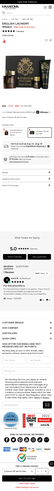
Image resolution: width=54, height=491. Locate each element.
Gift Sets (14, 19)
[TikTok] (39, 439)
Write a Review (8, 35)
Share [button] (51, 40)
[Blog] (46, 439)
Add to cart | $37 (27, 478)
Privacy (45, 397)
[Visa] (15, 449)
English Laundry (15, 23)
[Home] (10, 7)
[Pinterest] (20, 439)
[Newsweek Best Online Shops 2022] (37, 420)
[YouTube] (26, 439)
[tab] (27, 172)
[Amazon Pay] (47, 449)
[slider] (27, 210)
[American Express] (6, 449)
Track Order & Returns (27, 2)
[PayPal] (39, 449)
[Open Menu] (50, 7)
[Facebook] (6, 439)
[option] (14, 132)
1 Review (20, 31)
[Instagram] (33, 439)
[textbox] (49, 274)
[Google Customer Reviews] (27, 457)
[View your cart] (45, 7)
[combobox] (41, 273)
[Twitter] (13, 439)
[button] (46, 40)
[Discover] (31, 449)
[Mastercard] (23, 449)
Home (4, 19)
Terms (37, 397)
